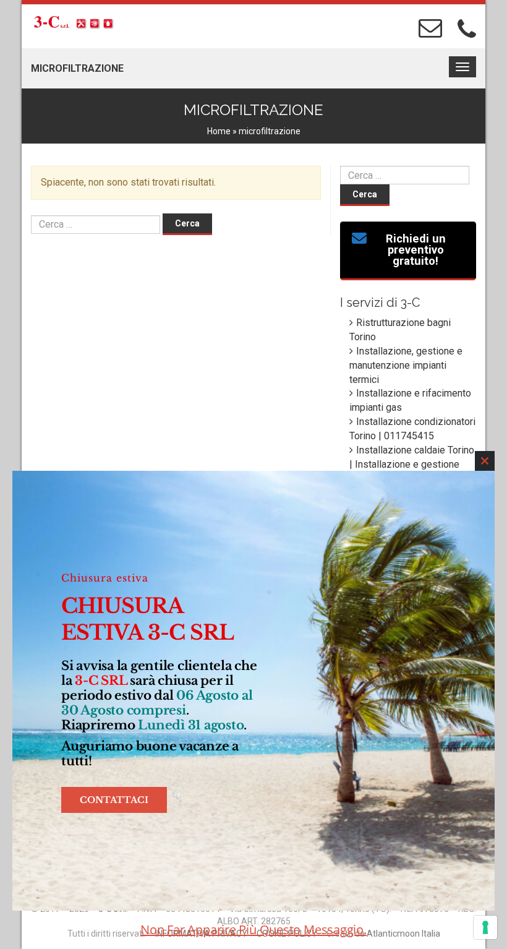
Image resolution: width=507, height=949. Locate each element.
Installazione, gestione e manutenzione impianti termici (405, 365)
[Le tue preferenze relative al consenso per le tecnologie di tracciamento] (485, 927)
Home (219, 131)
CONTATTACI (114, 799)
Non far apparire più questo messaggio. (253, 929)
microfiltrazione (77, 68)
